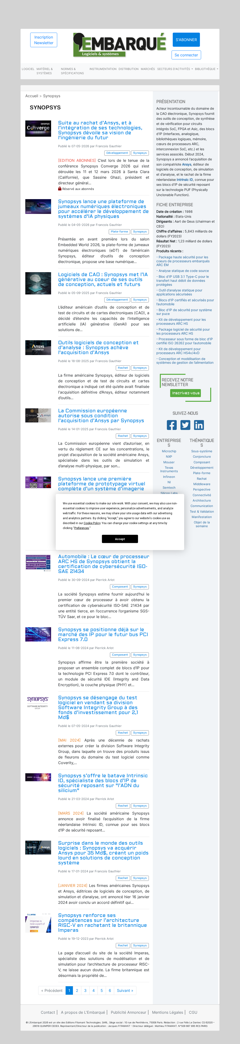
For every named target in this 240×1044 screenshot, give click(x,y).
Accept (120, 539)
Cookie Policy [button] (92, 523)
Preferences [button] (81, 528)
